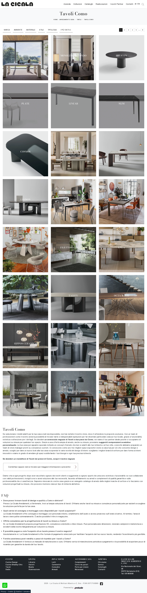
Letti (54, 562)
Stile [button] (41, 30)
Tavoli (79, 19)
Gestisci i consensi (23, 591)
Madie (31, 567)
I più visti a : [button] (66, 30)
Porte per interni (82, 567)
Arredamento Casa (66, 19)
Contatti (129, 4)
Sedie (8, 569)
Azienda (67, 4)
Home (56, 19)
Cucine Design (12, 562)
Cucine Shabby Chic (14, 565)
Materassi (79, 569)
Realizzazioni (101, 4)
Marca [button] (7, 30)
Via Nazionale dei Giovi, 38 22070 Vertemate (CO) (131, 569)
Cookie (10, 591)
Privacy (3, 591)
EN (139, 4)
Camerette (56, 565)
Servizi (101, 565)
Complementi (80, 562)
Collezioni (77, 4)
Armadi (55, 569)
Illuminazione (34, 569)
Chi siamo (102, 562)
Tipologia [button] (52, 30)
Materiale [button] (30, 30)
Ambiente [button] (18, 30)
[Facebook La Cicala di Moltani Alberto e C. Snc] (101, 583)
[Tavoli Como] (17, 4)
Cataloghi (89, 4)
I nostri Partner (116, 4)
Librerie (32, 562)
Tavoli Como (89, 19)
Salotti (32, 565)
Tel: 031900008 (127, 574)
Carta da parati (81, 565)
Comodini (56, 567)
